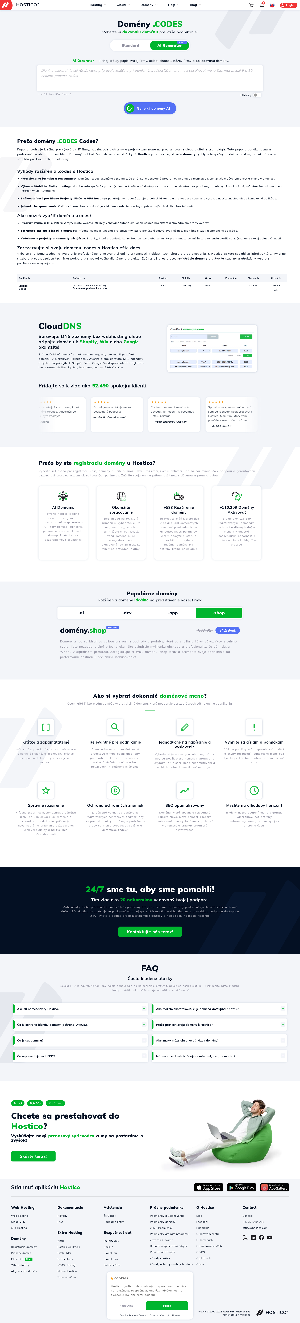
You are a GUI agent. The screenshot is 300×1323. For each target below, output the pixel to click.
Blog (199, 1215)
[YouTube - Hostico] (270, 1239)
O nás (200, 1264)
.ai (81, 612)
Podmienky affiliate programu (169, 1234)
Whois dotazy (20, 1265)
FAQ (60, 1221)
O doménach (204, 1240)
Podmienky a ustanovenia (167, 1215)
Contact (248, 1215)
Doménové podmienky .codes (90, 288)
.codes (23, 285)
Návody (62, 1215)
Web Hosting (19, 1215)
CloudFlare (111, 1253)
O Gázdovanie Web (209, 1246)
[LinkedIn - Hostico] (253, 1239)
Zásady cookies (160, 1258)
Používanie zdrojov (162, 1252)
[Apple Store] (208, 1190)
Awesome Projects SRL (236, 1311)
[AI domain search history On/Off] (257, 95)
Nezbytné (126, 1305)
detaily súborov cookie (133, 1315)
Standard (130, 45)
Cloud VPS (18, 1221)
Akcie (61, 1240)
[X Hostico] (245, 1239)
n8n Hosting (19, 1228)
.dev (127, 612)
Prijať (167, 1305)
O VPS (200, 1252)
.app (173, 612)
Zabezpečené (112, 1265)
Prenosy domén (21, 1253)
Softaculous (65, 1259)
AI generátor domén (24, 1271)
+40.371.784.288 (253, 1221)
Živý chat (110, 1215)
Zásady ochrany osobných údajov (172, 1264)
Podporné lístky (114, 1221)
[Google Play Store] (241, 1190)
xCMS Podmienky (161, 1228)
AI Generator (171, 44)
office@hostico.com (255, 1228)
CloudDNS (21, 1259)
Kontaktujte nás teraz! (150, 931)
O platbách (203, 1258)
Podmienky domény (163, 1221)
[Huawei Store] (274, 1190)
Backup (108, 1247)
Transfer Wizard (67, 1277)
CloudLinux (111, 1259)
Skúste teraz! (33, 1156)
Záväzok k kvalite (161, 1240)
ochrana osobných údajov (165, 1315)
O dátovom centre (208, 1234)
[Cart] (251, 5)
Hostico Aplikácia (68, 1247)
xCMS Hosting (66, 1265)
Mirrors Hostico (67, 1271)
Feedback (202, 1221)
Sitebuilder (64, 1253)
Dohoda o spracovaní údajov (169, 1246)
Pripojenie (202, 1228)
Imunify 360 (111, 1240)
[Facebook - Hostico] (261, 1239)
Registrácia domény (24, 1247)
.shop (219, 612)
